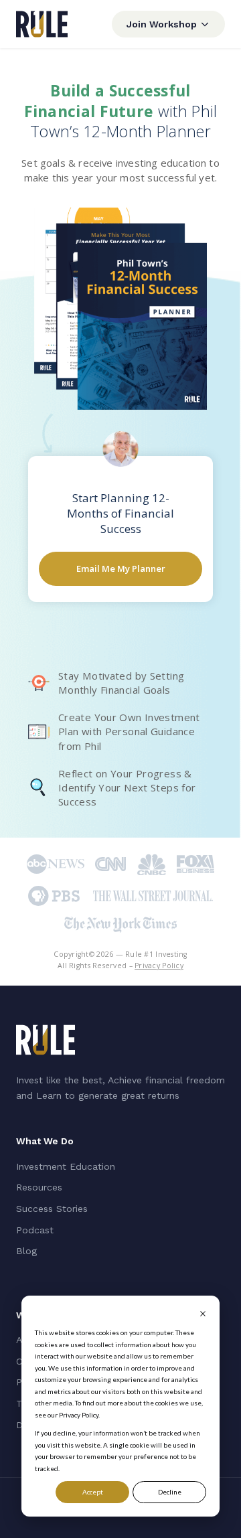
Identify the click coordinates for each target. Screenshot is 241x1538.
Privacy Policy (159, 965)
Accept (92, 1492)
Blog (26, 1250)
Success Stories (52, 1208)
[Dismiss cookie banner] (202, 1315)
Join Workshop (162, 24)
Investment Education (65, 1166)
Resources (39, 1187)
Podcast (35, 1230)
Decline (169, 1492)
